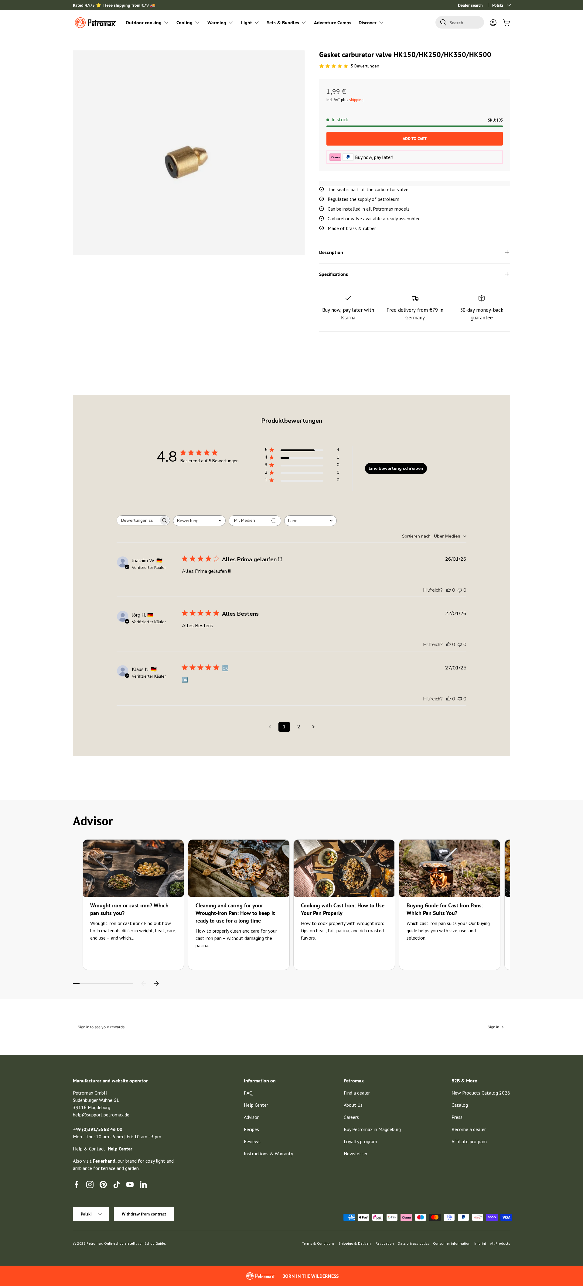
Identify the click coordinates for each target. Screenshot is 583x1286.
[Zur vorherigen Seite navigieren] (269, 727)
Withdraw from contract (144, 1214)
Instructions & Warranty (268, 1153)
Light (246, 22)
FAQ (248, 1093)
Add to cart (415, 138)
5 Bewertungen (365, 66)
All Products (500, 1243)
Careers (351, 1117)
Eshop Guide (155, 1243)
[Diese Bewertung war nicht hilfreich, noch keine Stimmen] (460, 590)
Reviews (252, 1141)
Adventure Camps (332, 22)
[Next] (156, 983)
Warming (216, 22)
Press (457, 1117)
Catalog (460, 1105)
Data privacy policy (413, 1243)
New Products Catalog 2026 (481, 1093)
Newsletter (355, 1153)
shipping (356, 99)
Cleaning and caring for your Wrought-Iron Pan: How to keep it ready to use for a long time (235, 913)
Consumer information (451, 1243)
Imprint (480, 1243)
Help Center (256, 1105)
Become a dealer (469, 1129)
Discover (368, 22)
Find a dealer (357, 1093)
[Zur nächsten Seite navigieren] (313, 727)
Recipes (251, 1129)
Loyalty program (360, 1141)
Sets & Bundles (283, 22)
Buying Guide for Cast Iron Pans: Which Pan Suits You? (445, 909)
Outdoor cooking (144, 22)
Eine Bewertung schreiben (396, 468)
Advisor (251, 1117)
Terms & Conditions (318, 1243)
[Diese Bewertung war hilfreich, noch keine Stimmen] (448, 590)
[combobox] (459, 22)
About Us (353, 1105)
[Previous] (144, 983)
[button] (506, 22)
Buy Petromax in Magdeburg (372, 1129)
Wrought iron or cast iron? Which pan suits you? (129, 909)
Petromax (95, 1243)
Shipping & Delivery (355, 1243)
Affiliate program (469, 1141)
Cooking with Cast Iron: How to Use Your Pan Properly (342, 909)
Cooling (184, 22)
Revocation (385, 1243)
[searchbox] (138, 520)
